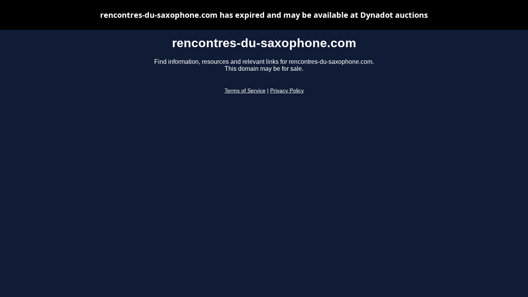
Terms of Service (245, 91)
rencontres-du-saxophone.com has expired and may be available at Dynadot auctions (264, 15)
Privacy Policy (287, 91)
